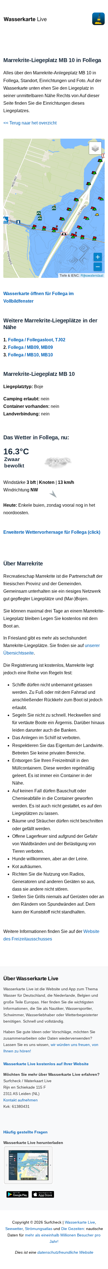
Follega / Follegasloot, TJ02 (36, 339)
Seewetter (14, 1229)
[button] (100, 162)
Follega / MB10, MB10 (30, 354)
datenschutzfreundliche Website (65, 1252)
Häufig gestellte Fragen (25, 1132)
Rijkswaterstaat (92, 275)
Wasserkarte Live (80, 1222)
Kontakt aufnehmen (20, 1100)
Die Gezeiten (72, 1229)
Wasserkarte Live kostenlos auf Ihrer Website (46, 1064)
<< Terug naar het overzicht (29, 123)
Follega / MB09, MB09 (30, 347)
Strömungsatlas (38, 1229)
